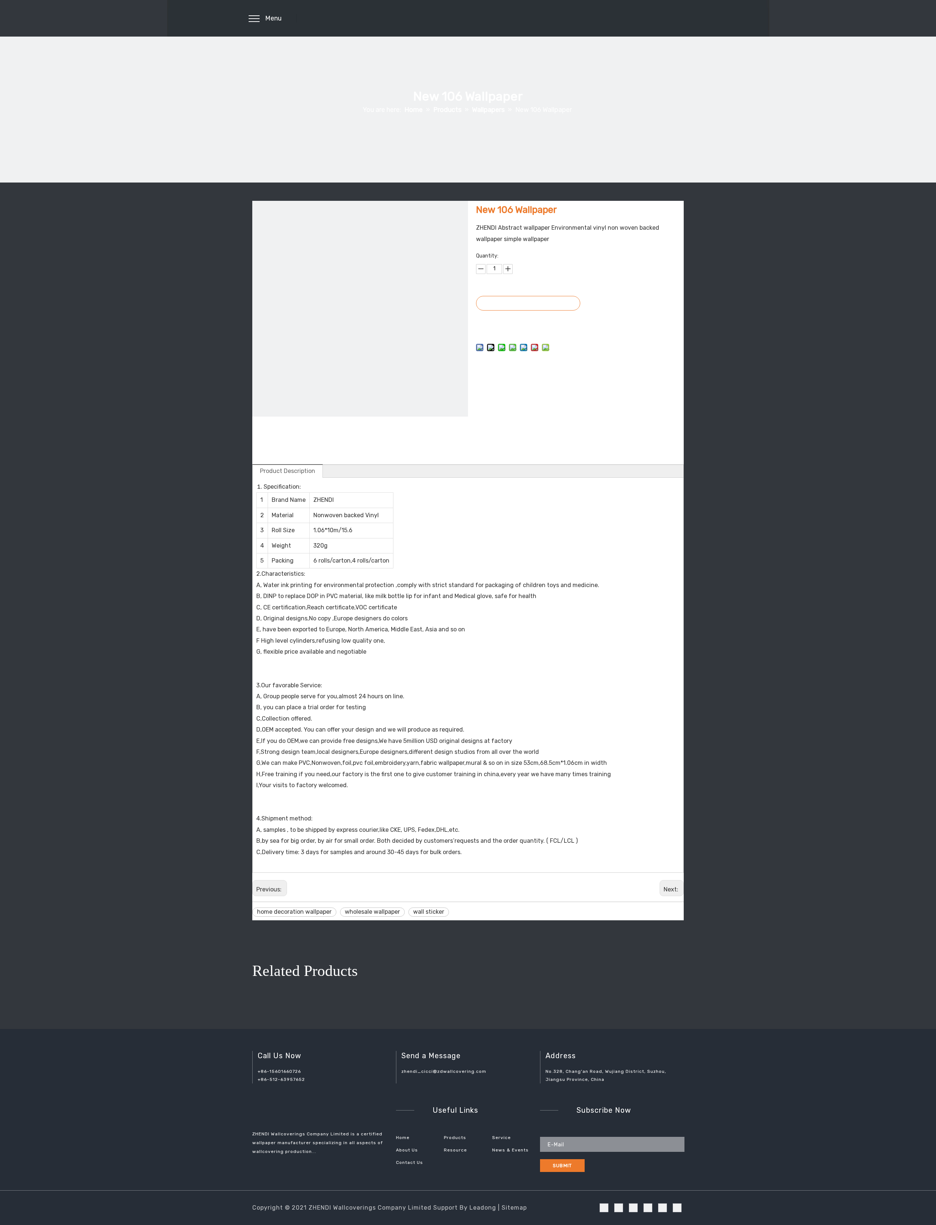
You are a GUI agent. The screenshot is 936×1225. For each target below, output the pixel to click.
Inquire (528, 303)
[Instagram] (6, 441)
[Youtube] (6, 400)
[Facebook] (6, 373)
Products (455, 1137)
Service (501, 1137)
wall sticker (428, 911)
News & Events (510, 1150)
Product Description (287, 470)
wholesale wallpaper (372, 911)
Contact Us (409, 1162)
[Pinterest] (6, 427)
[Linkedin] (6, 387)
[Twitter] (6, 414)
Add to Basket (527, 321)
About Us (407, 1150)
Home (403, 1137)
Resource (455, 1150)
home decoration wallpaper (294, 911)
